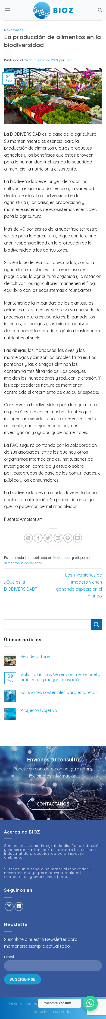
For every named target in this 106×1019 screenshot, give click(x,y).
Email (9, 956)
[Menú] (7, 10)
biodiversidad (31, 563)
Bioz (69, 60)
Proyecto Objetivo (38, 710)
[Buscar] (100, 10)
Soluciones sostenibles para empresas (59, 692)
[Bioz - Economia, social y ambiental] (53, 10)
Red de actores (35, 656)
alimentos (12, 563)
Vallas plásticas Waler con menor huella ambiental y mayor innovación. (60, 677)
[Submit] (96, 624)
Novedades (13, 30)
